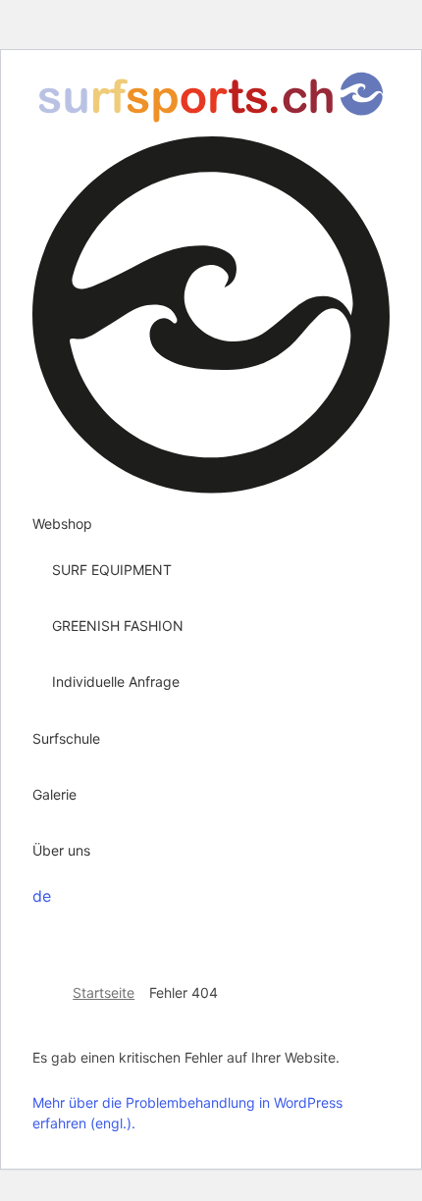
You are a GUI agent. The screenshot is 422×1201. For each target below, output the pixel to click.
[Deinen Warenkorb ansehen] (37, 920)
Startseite (103, 992)
